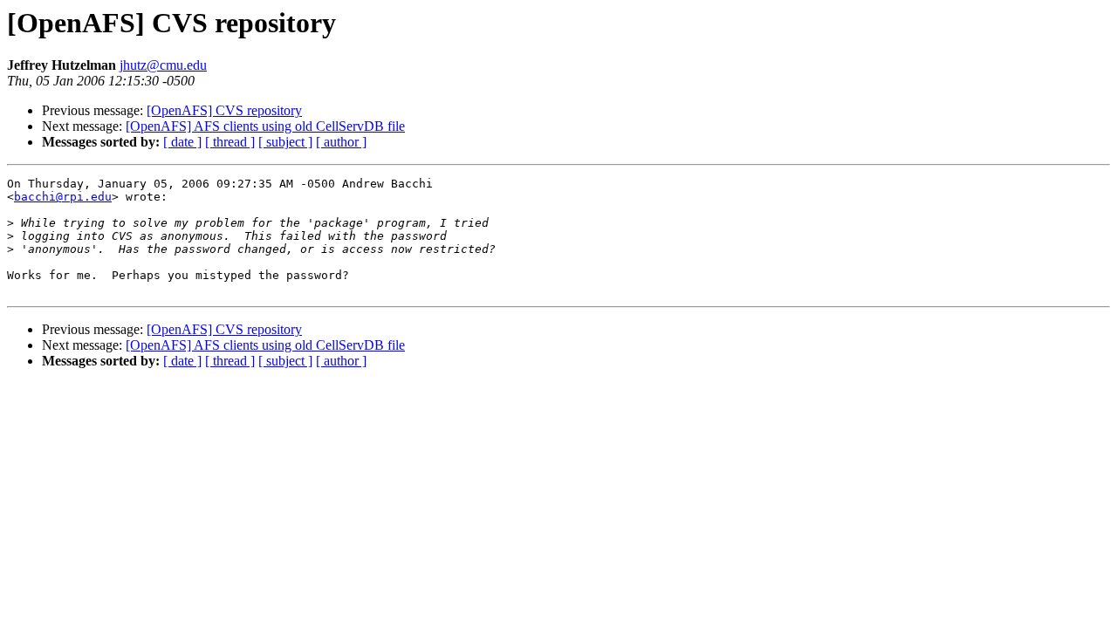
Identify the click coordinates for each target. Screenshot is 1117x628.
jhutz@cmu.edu (163, 65)
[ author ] (341, 141)
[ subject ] (285, 141)
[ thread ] (230, 141)
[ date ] (182, 141)
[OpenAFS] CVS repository (224, 110)
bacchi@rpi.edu (63, 196)
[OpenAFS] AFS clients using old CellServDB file (265, 126)
